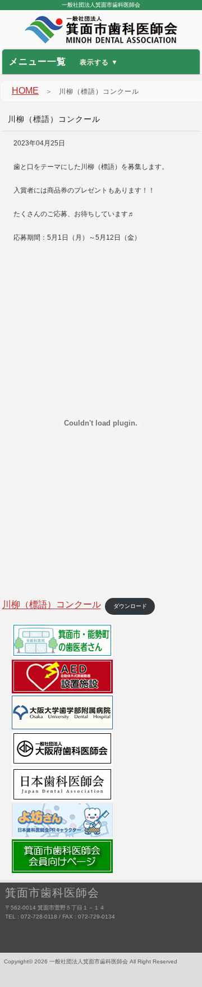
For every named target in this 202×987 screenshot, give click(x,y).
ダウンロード (130, 606)
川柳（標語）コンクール (51, 605)
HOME (25, 90)
